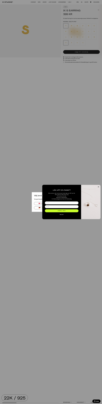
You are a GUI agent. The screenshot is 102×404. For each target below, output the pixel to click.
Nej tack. (62, 214)
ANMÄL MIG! (62, 210)
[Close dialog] (98, 186)
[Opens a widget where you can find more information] (96, 401)
